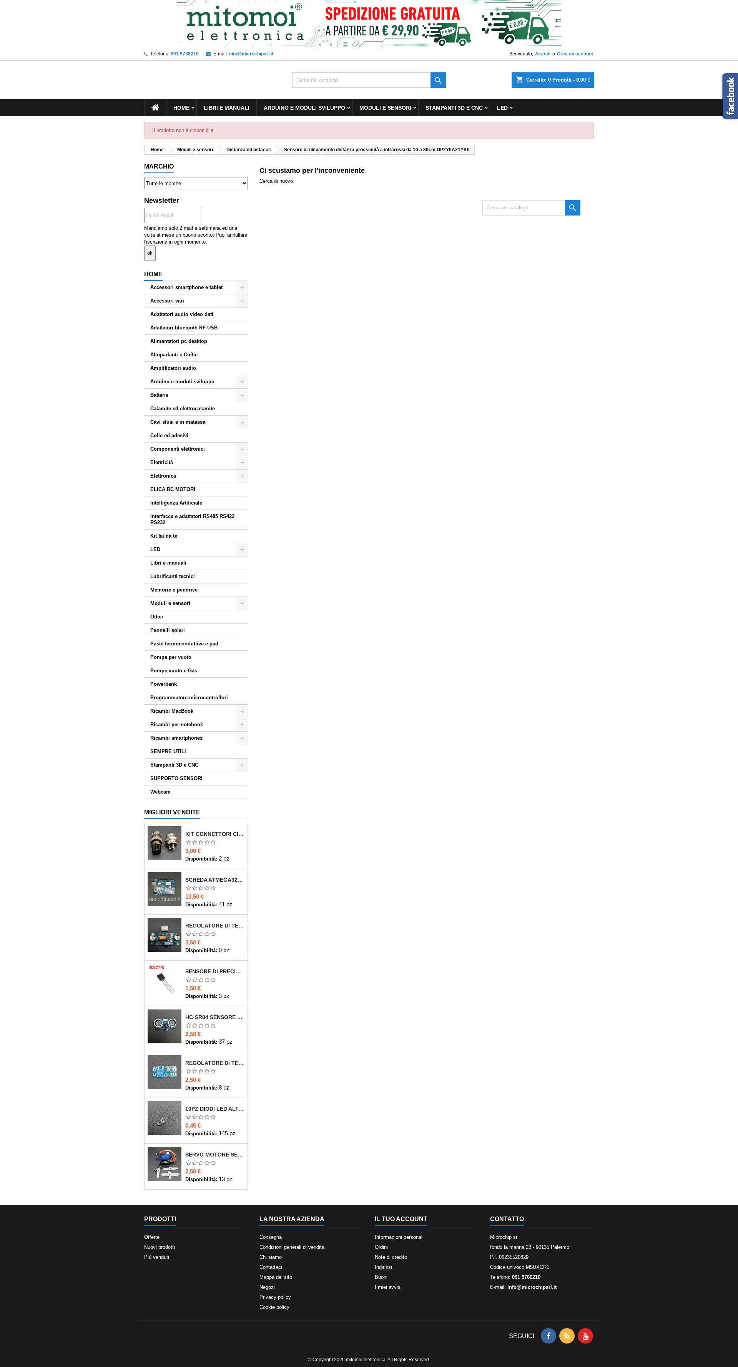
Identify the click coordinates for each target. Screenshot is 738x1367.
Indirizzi (383, 1267)
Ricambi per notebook (176, 724)
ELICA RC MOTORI (172, 489)
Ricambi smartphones (176, 738)
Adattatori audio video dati (181, 314)
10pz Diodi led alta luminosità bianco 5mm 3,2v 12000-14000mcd (214, 1109)
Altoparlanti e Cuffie (174, 355)
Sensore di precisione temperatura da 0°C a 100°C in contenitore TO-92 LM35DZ (214, 971)
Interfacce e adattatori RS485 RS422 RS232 (192, 519)
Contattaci (270, 1267)
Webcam (160, 792)
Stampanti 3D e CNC (454, 108)
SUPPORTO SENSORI (176, 778)
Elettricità (161, 462)
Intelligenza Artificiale (176, 503)
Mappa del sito (275, 1277)
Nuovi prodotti (159, 1247)
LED (502, 108)
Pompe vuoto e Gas (173, 670)
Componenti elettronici (177, 449)
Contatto (507, 1219)
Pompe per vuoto (170, 657)
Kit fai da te (163, 536)
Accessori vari (167, 301)
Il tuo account (401, 1219)
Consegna (270, 1237)
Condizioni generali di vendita (291, 1247)
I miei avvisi (388, 1287)
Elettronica (163, 476)
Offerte (152, 1237)
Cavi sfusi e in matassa (177, 422)
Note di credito (391, 1257)
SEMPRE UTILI (168, 751)
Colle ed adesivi (169, 435)
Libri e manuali (226, 108)
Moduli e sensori (385, 108)
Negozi (267, 1287)
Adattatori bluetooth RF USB (184, 328)
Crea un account (575, 54)
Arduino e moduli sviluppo (304, 108)
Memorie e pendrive (174, 590)
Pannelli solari (167, 630)
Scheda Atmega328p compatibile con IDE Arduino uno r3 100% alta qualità (214, 880)
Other (156, 617)
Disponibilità (200, 859)
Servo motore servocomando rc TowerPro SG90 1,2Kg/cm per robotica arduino (214, 1154)
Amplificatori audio (173, 368)
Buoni (381, 1277)
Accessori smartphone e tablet (186, 287)
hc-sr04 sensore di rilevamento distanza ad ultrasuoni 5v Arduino (214, 1017)
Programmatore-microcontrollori (189, 697)
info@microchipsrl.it (251, 54)
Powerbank (163, 684)
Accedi (542, 54)
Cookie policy (274, 1307)
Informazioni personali (399, 1237)
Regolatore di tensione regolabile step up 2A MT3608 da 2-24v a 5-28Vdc (214, 1063)
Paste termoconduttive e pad (184, 644)
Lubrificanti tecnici (172, 576)
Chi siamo (270, 1257)
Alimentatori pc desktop (178, 341)
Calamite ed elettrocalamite (182, 408)
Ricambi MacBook (171, 711)
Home (181, 108)
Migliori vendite (172, 812)
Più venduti (156, 1257)
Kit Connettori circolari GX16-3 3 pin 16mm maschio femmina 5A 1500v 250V (214, 834)
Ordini (381, 1247)
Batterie (159, 395)
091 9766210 (185, 54)
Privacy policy (275, 1297)
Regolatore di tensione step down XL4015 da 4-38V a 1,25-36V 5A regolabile (214, 925)
